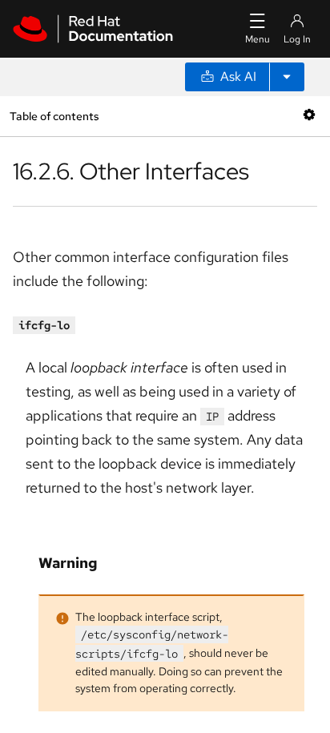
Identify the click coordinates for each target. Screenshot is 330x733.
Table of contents (54, 115)
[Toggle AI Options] (286, 76)
